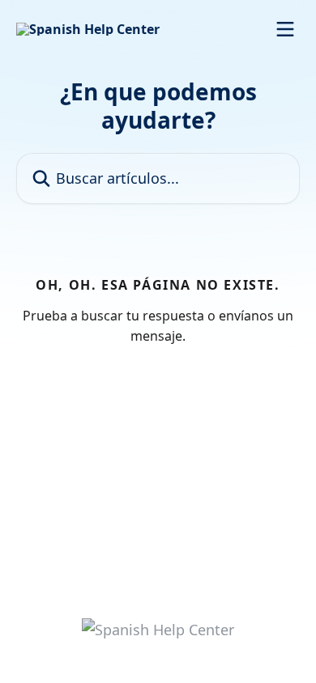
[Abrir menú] (285, 29)
